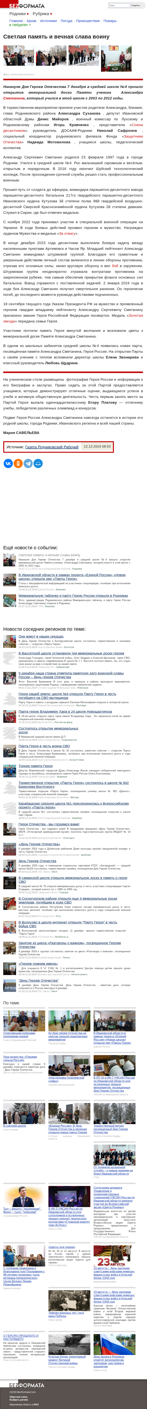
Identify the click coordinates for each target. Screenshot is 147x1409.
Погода (66, 21)
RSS (36, 1404)
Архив (31, 21)
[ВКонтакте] (8, 463)
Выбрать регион (19, 1399)
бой (115, 266)
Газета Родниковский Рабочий (51, 447)
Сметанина (14, 98)
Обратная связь (19, 1397)
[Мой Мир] (38, 463)
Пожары (110, 21)
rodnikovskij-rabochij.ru (22, 74)
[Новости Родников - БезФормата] (23, 5)
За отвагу (67, 233)
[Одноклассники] (18, 463)
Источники (48, 21)
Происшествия (88, 21)
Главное (16, 21)
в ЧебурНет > (20, 25)
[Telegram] (28, 463)
